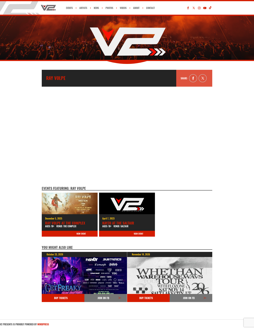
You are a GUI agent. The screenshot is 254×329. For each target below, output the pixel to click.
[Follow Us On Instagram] (199, 8)
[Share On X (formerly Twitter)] (203, 78)
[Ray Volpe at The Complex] (70, 203)
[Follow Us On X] (193, 8)
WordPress (43, 324)
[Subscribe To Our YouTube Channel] (205, 8)
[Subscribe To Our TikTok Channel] (210, 8)
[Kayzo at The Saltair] (127, 203)
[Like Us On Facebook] (188, 8)
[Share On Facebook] (193, 78)
